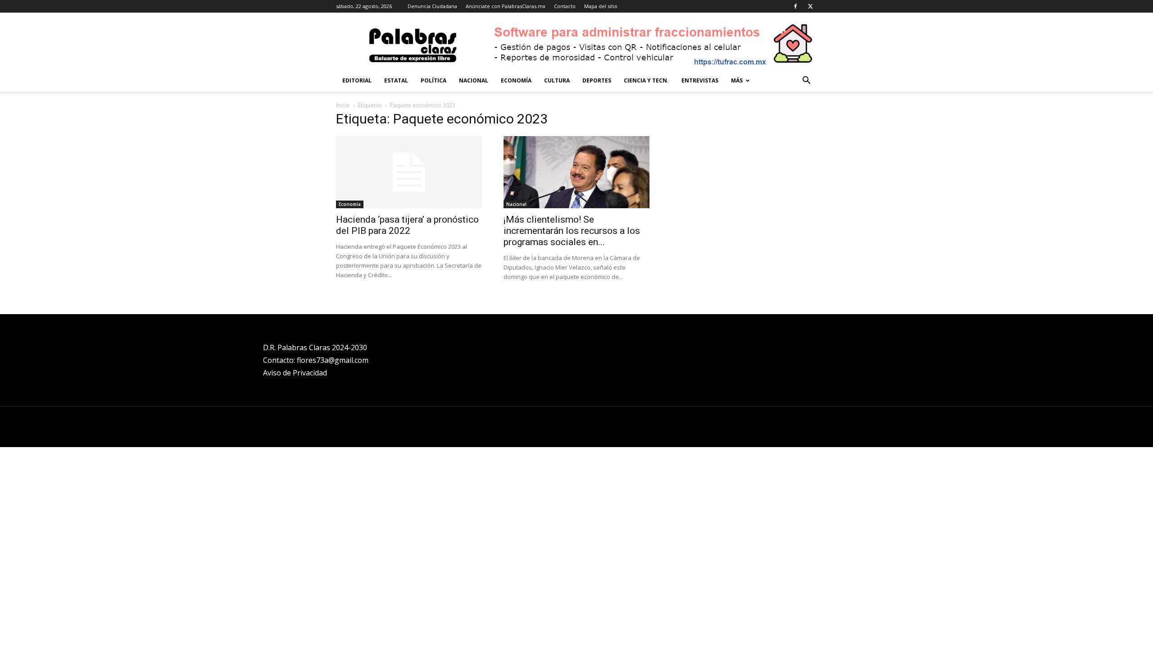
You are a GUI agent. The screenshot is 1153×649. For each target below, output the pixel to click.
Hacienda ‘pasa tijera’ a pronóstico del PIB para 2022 (407, 225)
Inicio (343, 105)
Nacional (473, 80)
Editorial (357, 80)
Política (433, 80)
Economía (516, 80)
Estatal (396, 80)
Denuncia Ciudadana (432, 6)
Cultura (557, 80)
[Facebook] (795, 6)
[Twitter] (810, 6)
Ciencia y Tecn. (646, 80)
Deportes (596, 80)
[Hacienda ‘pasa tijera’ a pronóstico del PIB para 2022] (409, 172)
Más (737, 80)
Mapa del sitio (600, 6)
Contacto (565, 6)
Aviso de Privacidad (295, 373)
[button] (806, 81)
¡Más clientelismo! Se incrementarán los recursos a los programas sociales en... (572, 230)
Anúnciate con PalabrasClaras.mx (505, 6)
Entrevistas (699, 80)
